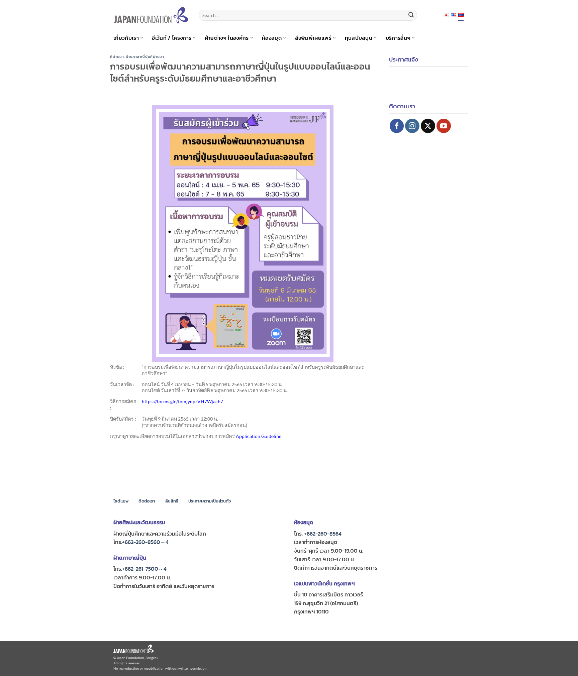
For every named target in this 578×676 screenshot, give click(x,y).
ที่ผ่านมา (117, 56)
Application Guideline (258, 436)
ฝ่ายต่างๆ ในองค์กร (227, 38)
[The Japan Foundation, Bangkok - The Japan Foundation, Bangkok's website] (151, 15)
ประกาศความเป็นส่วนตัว (209, 501)
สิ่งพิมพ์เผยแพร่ (313, 38)
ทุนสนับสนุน (359, 38)
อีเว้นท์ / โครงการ (171, 38)
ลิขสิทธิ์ (171, 501)
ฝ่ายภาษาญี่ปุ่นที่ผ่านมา (145, 56)
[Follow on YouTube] (444, 126)
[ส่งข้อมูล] (411, 15)
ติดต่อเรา (146, 501)
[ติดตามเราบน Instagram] (412, 126)
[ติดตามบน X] (428, 126)
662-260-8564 (324, 534)
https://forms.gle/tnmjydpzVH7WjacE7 (182, 401)
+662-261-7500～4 (144, 569)
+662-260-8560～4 (145, 542)
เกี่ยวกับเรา (126, 38)
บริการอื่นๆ (398, 38)
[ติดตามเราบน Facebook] (397, 126)
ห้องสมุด (272, 38)
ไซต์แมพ (120, 501)
